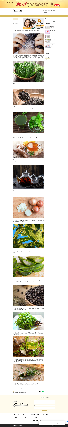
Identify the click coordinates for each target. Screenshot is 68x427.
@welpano (15, 420)
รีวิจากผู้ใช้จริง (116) (48, 55)
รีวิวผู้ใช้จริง (33, 14)
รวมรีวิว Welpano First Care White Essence (52, 26)
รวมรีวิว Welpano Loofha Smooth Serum (52, 30)
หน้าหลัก (14, 14)
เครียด (20, 392)
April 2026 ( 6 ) (48, 64)
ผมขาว (18, 392)
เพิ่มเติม (53, 67)
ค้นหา (54, 21)
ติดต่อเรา (47, 14)
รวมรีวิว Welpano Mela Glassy (52, 35)
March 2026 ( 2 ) (48, 65)
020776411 (54, 10)
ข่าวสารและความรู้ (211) (48, 52)
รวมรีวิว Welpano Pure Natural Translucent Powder (52, 45)
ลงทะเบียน (45, 410)
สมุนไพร (16, 392)
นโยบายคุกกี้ (58, 423)
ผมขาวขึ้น (26, 392)
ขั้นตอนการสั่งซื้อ (23, 14)
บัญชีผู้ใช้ (48, 9)
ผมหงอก (14, 392)
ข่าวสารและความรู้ (15, 19)
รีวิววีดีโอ (38, 14)
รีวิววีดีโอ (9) (47, 53)
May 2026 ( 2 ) (48, 62)
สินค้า (18, 14)
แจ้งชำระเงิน (42, 14)
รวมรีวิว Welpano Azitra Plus (52, 40)
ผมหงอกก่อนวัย (23, 392)
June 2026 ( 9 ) (48, 61)
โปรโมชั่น (28, 14)
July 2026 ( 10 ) (48, 59)
